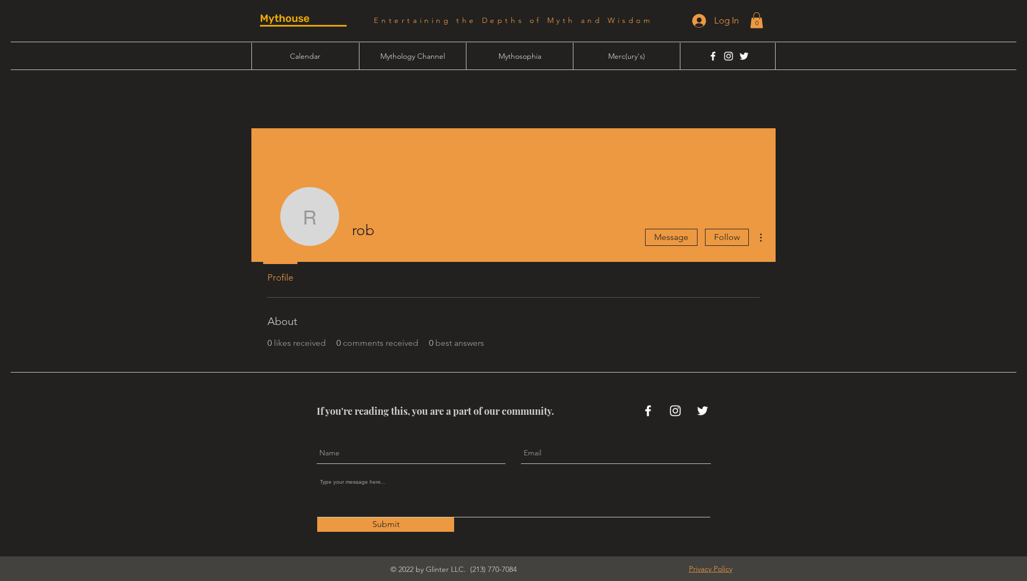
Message (671, 237)
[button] (756, 20)
